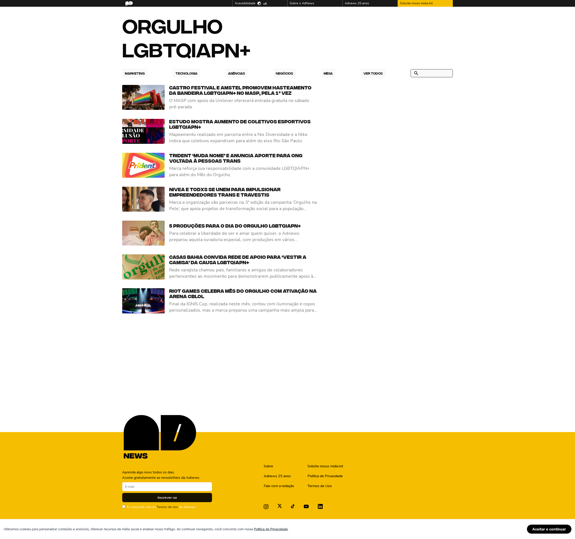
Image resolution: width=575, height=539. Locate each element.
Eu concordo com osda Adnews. (161, 507)
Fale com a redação (279, 486)
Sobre (268, 466)
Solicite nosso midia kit (325, 466)
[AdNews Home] (128, 3)
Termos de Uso (167, 507)
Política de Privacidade (325, 476)
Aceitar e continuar (549, 529)
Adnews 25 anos (277, 476)
